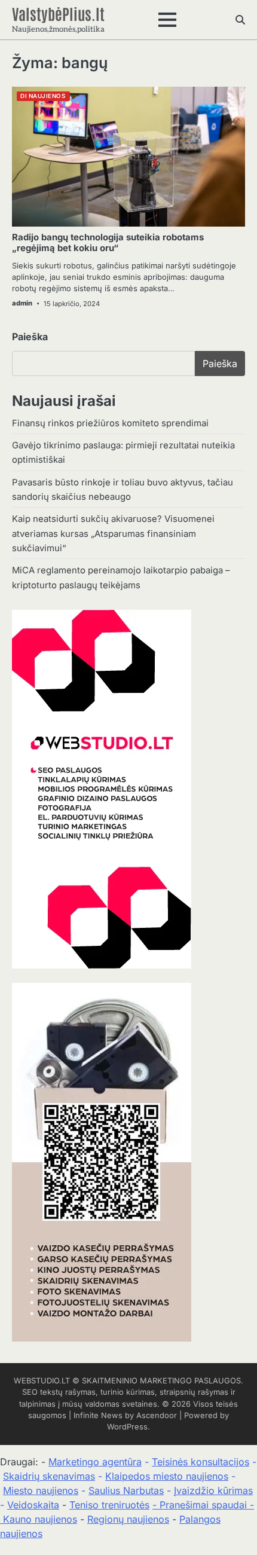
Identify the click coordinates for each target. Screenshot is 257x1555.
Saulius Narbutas (126, 1490)
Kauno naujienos (40, 1519)
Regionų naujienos (128, 1519)
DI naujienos (42, 96)
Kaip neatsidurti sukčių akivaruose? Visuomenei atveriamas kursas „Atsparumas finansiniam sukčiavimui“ (113, 534)
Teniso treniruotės (109, 1505)
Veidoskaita (33, 1505)
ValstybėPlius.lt (58, 13)
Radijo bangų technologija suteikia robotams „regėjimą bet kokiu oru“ (108, 242)
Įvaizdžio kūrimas (213, 1490)
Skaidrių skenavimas (49, 1476)
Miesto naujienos (40, 1490)
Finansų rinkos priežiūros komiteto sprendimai (110, 423)
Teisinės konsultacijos (200, 1462)
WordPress (127, 1426)
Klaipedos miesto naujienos (166, 1476)
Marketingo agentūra (95, 1462)
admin (22, 303)
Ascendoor (156, 1415)
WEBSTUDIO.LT (42, 1380)
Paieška (30, 337)
